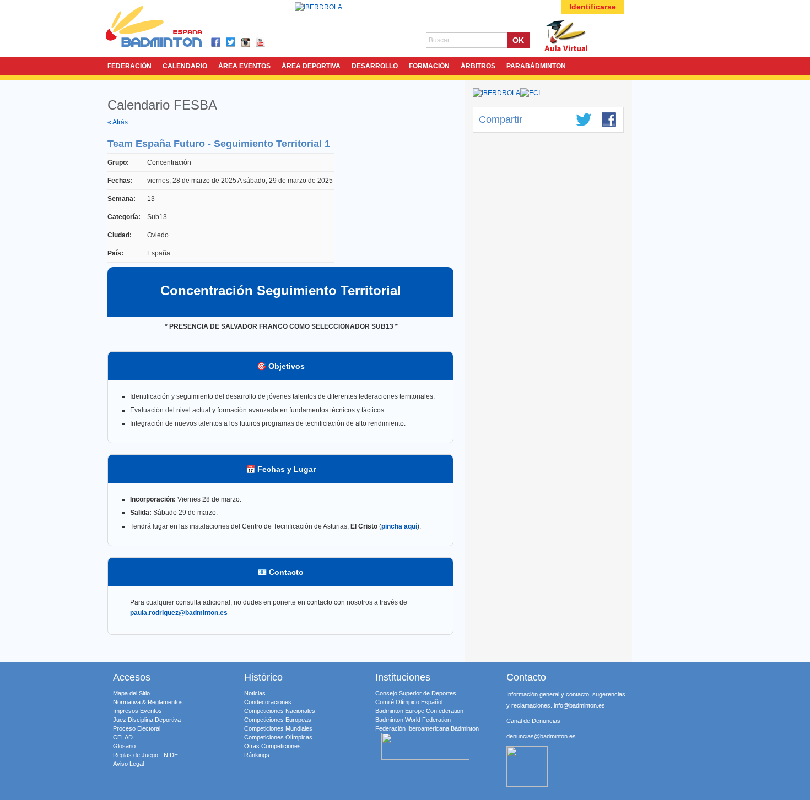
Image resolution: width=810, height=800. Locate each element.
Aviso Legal (128, 763)
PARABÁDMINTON (536, 66)
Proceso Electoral (136, 728)
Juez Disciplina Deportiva (147, 719)
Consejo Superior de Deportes (415, 693)
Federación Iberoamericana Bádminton (427, 728)
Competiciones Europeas (277, 719)
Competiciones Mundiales (278, 728)
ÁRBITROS (478, 66)
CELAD (123, 737)
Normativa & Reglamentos (148, 702)
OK (518, 40)
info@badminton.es (579, 705)
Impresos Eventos (137, 711)
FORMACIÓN (429, 66)
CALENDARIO (185, 66)
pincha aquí (399, 526)
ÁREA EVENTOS (244, 66)
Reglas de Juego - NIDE (145, 755)
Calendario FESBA (162, 104)
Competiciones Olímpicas (278, 737)
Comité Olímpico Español (408, 702)
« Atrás (117, 122)
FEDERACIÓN (129, 66)
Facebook (216, 42)
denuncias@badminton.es (541, 736)
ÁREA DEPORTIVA (311, 66)
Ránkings (256, 755)
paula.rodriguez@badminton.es (179, 613)
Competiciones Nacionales (279, 711)
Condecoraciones (267, 702)
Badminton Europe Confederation (419, 711)
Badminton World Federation (413, 719)
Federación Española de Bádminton (168, 28)
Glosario (124, 746)
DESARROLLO (375, 66)
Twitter (231, 42)
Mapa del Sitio (131, 693)
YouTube (261, 42)
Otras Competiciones (272, 746)
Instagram (246, 42)
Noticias (255, 693)
